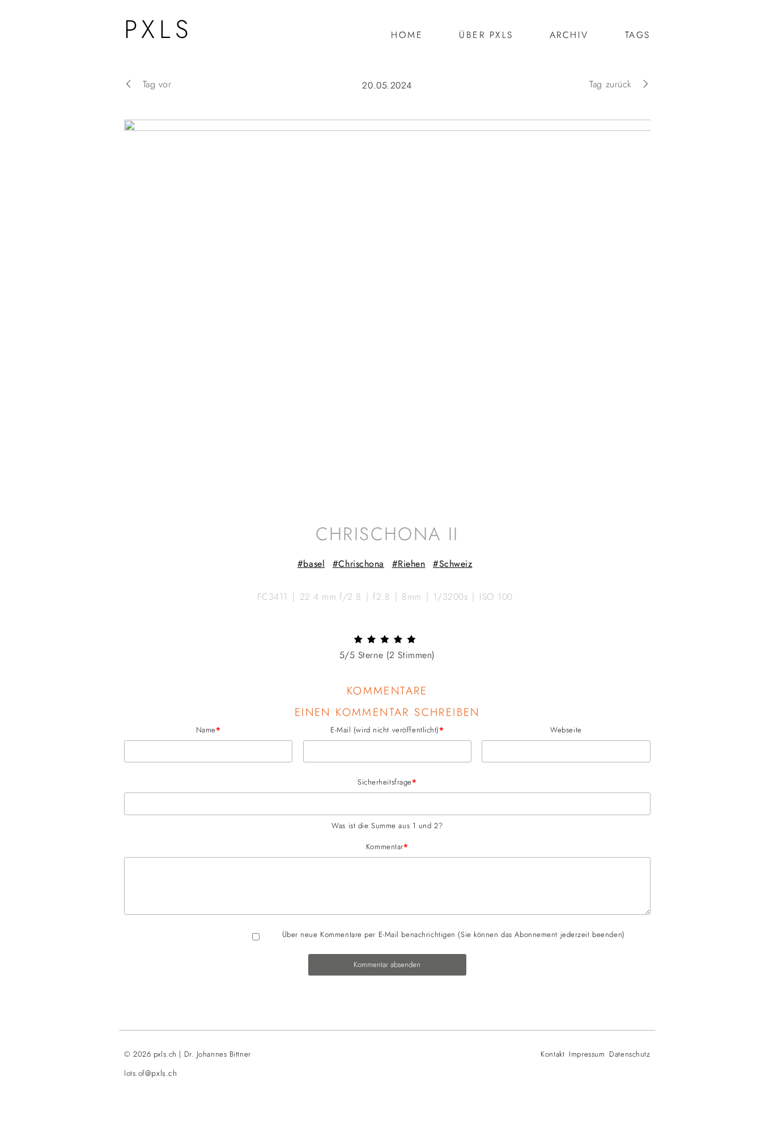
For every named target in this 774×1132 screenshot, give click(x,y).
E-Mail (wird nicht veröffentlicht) (373, 729)
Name (172, 729)
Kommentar (266, 846)
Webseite (565, 729)
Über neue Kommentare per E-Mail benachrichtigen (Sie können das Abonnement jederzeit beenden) (453, 934)
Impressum (587, 1054)
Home (407, 34)
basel (314, 563)
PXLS (158, 29)
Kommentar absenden (387, 964)
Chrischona (361, 563)
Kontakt (552, 1054)
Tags (637, 34)
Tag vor (156, 84)
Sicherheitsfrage (270, 781)
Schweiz (455, 563)
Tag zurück (610, 84)
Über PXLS (486, 34)
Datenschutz (629, 1054)
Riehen (411, 563)
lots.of (150, 1073)
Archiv (568, 34)
